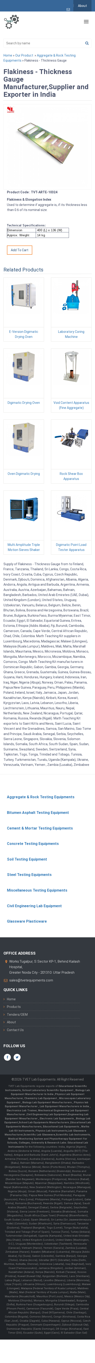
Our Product (24, 55)
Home (7, 55)
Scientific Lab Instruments (73, 1134)
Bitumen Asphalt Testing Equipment (38, 812)
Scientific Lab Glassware (39, 1134)
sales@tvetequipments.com (31, 980)
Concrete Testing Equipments (33, 843)
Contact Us (15, 1030)
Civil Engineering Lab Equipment (34, 906)
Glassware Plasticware (27, 921)
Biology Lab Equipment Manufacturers (47, 1102)
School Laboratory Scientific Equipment (48, 1090)
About (82, 6)
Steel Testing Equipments (29, 875)
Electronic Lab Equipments (56, 1118)
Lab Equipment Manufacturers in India (65, 1106)
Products (14, 1007)
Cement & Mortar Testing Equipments (40, 828)
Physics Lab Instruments (51, 1130)
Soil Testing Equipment (27, 859)
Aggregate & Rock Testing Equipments (40, 797)
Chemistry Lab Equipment (41, 1098)
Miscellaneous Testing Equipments (37, 890)
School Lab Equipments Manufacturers (44, 1122)
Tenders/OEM (17, 1014)
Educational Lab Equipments (61, 1126)
